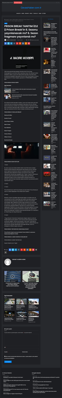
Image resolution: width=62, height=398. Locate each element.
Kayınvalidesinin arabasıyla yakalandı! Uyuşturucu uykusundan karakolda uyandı (54, 114)
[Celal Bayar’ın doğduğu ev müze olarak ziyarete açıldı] (34, 301)
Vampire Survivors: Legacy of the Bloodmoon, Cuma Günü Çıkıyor (54, 175)
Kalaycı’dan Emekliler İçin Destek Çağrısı (54, 85)
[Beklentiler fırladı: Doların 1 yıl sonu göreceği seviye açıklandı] (47, 147)
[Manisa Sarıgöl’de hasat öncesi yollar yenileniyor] (21, 301)
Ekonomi (27, 13)
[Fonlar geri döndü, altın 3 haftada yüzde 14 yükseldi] (47, 185)
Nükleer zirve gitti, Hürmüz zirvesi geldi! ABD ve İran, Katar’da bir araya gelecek (38, 2)
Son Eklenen (50, 19)
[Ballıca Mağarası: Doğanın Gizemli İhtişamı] (47, 62)
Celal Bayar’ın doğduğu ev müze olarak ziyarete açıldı (33, 306)
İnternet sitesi (25, 351)
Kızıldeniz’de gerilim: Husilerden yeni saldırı (54, 158)
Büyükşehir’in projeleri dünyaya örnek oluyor (54, 25)
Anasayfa (18, 13)
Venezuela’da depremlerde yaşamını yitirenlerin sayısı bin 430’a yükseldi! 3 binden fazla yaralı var (54, 75)
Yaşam (40, 13)
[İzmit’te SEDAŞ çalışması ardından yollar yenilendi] (9, 301)
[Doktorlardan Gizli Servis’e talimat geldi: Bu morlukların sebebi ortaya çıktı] (47, 136)
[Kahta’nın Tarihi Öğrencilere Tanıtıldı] (47, 203)
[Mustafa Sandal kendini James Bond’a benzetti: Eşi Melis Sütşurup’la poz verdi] (7, 96)
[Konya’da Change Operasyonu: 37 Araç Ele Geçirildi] (47, 194)
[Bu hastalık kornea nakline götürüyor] (47, 166)
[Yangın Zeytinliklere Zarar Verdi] (47, 93)
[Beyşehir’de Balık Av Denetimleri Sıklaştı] (47, 99)
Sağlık (31, 13)
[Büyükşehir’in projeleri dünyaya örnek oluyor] (47, 25)
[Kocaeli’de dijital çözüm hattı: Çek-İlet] (21, 314)
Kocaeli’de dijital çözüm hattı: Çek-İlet (21, 319)
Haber (22, 13)
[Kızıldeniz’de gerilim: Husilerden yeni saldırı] (47, 158)
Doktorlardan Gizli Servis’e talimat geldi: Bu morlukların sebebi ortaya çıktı (54, 138)
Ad (5, 347)
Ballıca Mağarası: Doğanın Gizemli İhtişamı (53, 63)
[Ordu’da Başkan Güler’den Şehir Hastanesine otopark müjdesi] (7, 90)
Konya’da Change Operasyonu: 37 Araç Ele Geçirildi (54, 195)
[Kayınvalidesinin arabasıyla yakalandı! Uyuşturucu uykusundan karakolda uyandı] (47, 112)
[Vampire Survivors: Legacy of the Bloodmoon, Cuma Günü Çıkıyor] (47, 174)
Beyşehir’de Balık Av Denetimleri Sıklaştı (53, 99)
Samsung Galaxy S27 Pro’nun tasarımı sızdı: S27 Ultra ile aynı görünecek (54, 52)
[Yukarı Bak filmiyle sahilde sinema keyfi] (9, 314)
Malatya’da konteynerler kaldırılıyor (31, 319)
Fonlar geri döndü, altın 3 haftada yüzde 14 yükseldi (54, 186)
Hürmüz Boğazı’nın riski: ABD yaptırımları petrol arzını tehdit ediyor (50, 33)
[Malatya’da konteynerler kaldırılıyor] (34, 314)
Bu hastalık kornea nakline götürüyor (53, 166)
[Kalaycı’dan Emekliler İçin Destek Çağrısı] (47, 86)
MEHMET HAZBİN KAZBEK (19, 259)
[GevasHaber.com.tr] (31, 7)
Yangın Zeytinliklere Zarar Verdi (54, 92)
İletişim (44, 13)
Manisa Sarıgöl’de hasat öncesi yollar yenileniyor (20, 306)
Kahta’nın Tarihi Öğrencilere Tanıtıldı (53, 203)
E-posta (6, 351)
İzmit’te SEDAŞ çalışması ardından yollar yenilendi (8, 306)
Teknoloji (35, 13)
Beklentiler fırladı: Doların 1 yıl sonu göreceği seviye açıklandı (54, 148)
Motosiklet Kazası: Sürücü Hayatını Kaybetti (49, 107)
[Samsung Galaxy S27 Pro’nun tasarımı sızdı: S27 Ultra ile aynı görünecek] (47, 50)
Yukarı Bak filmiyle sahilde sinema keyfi (8, 319)
